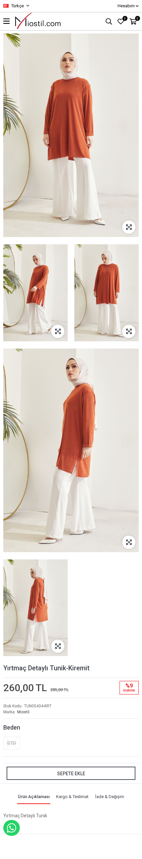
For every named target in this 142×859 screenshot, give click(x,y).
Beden (11, 727)
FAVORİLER (125, 18)
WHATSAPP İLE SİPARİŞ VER (11, 828)
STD (11, 743)
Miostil (23, 712)
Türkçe (17, 5)
